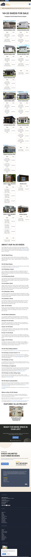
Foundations (3, 521)
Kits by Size (3, 539)
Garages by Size (4, 538)
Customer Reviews (4, 532)
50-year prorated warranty (19, 355)
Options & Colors (4, 519)
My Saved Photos (4, 523)
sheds (26, 318)
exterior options (15, 350)
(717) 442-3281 (13, 400)
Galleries (3, 535)
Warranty (3, 540)
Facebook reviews (10, 459)
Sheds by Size (4, 537)
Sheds (2, 514)
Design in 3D (6, 0)
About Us (3, 530)
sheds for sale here (16, 267)
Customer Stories (4, 533)
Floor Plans (3, 520)
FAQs (2, 534)
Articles (3, 531)
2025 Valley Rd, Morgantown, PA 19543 (8, 499)
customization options (25, 249)
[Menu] (29, 4)
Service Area (4, 522)
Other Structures (4, 517)
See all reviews (5, 463)
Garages (3, 515)
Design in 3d (15, 437)
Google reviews (3, 459)
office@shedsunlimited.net (5, 501)
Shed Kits (3, 516)
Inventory (3, 536)
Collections (3, 518)
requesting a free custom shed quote (22, 400)
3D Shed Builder (14, 401)
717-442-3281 (2, 0)
